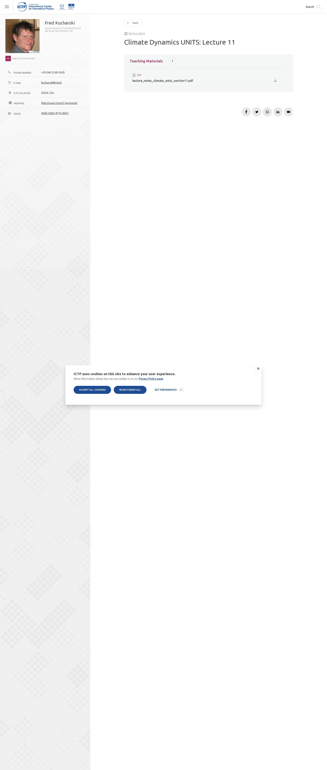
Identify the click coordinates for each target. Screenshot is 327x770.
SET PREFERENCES (166, 389)
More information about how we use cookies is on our (118, 378)
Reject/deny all (130, 389)
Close (258, 368)
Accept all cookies (92, 389)
